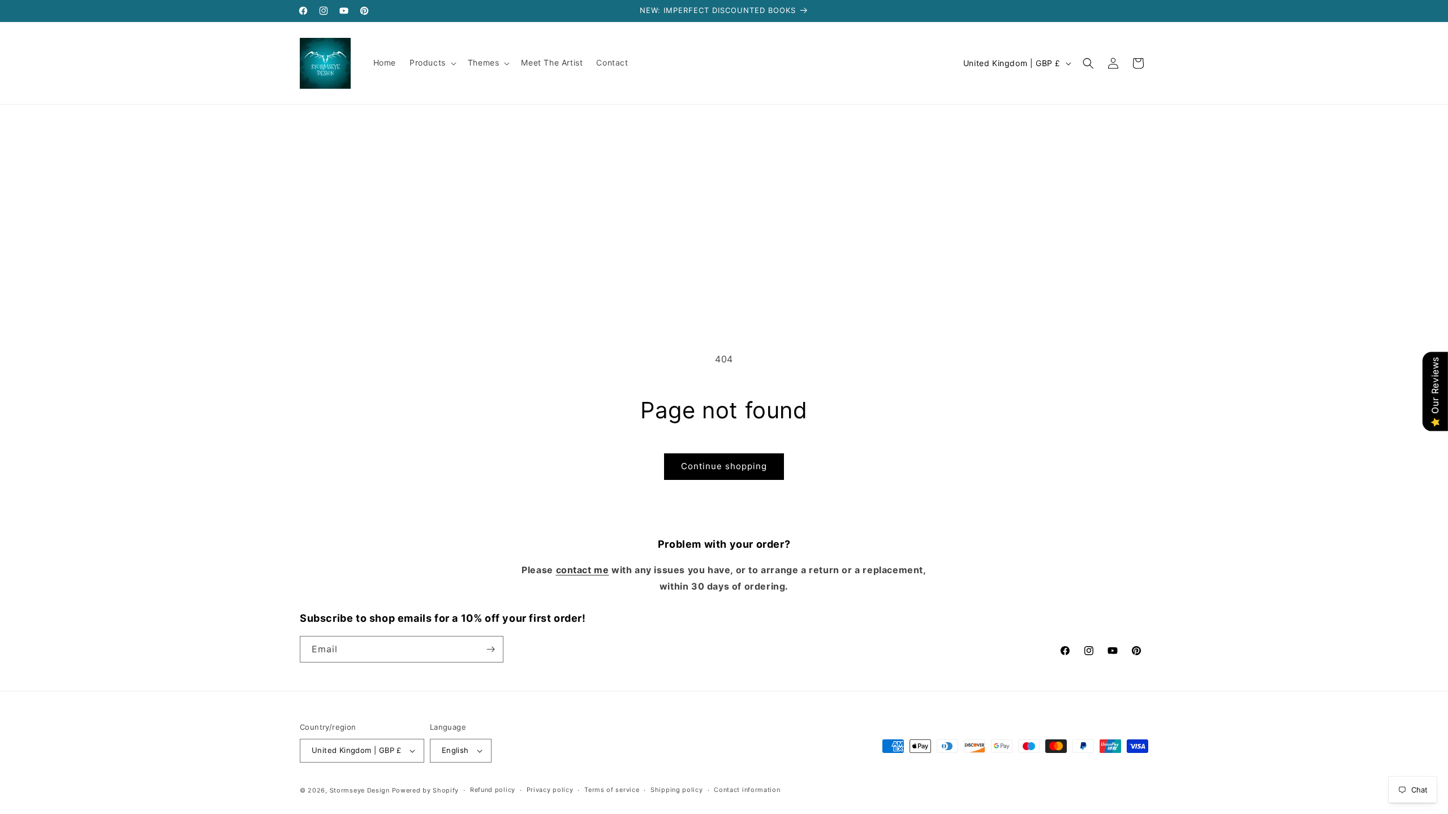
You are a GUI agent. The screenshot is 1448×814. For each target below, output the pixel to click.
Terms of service (611, 790)
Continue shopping (724, 466)
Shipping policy (676, 790)
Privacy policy (550, 790)
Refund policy (492, 790)
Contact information (747, 790)
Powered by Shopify (425, 790)
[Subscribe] (490, 649)
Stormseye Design (360, 790)
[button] (432, 63)
